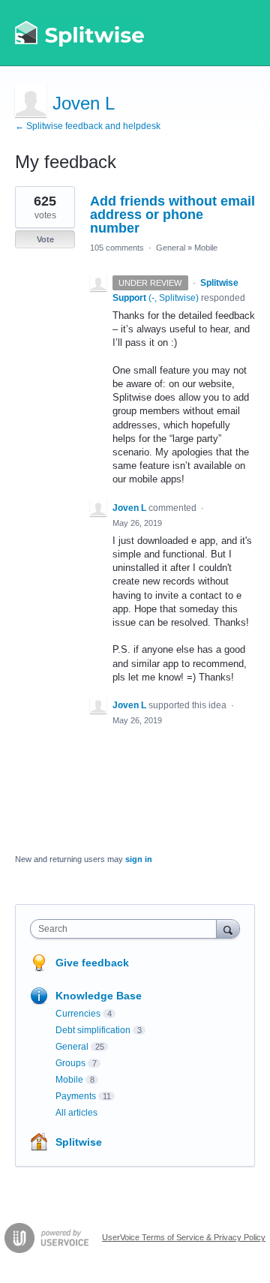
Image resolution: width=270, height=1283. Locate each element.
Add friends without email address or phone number (172, 215)
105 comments (117, 247)
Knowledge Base (99, 996)
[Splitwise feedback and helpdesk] (80, 33)
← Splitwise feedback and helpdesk (87, 126)
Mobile (206, 247)
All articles (77, 1112)
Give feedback (92, 963)
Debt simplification (93, 1030)
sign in (138, 859)
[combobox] (127, 929)
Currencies (78, 1013)
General (170, 247)
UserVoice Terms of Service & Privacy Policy (184, 1237)
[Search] (228, 928)
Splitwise (79, 1142)
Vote (45, 239)
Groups (71, 1063)
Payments (76, 1096)
